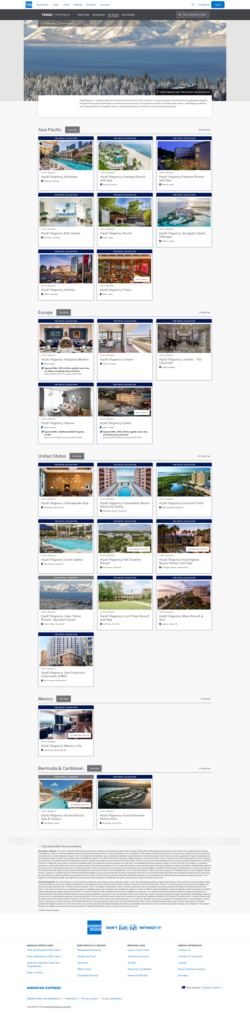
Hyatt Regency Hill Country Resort (120, 561)
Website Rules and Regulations (43, 998)
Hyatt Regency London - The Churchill (180, 361)
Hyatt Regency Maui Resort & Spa (181, 617)
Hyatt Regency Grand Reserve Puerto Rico (122, 817)
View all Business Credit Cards (43, 956)
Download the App (87, 975)
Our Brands (49, 23)
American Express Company (58, 1006)
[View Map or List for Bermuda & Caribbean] (94, 768)
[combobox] (196, 15)
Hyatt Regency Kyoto (116, 233)
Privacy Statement (112, 998)
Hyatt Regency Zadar (116, 423)
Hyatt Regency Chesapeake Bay (65, 503)
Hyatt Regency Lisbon (116, 359)
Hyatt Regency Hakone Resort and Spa (181, 178)
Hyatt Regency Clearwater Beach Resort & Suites (125, 504)
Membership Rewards (89, 950)
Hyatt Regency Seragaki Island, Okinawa (182, 235)
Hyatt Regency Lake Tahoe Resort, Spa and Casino (184, 92)
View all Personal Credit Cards (43, 950)
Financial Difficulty (138, 975)
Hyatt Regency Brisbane (59, 177)
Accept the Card (86, 956)
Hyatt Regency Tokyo (116, 290)
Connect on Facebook (190, 956)
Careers (182, 962)
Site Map (183, 975)
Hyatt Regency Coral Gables (62, 559)
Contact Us (204, 4)
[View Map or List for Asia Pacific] (72, 129)
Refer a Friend (34, 972)
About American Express (191, 969)
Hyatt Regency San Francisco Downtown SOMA (63, 674)
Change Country (211, 987)
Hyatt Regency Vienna (57, 423)
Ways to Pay (84, 969)
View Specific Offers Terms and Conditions (60, 846)
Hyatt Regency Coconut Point (181, 503)
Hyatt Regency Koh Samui (60, 233)
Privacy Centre (89, 998)
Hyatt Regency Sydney (58, 290)
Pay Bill (132, 962)
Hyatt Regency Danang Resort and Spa (122, 178)
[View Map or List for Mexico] (63, 699)
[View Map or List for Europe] (63, 312)
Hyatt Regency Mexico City (61, 746)
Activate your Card (138, 956)
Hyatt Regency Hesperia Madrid (65, 359)
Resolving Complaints (139, 969)
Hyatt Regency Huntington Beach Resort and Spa (179, 561)
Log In (218, 4)
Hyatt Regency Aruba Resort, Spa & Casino (63, 817)
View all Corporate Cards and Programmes (43, 964)
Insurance (82, 962)
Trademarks (71, 998)
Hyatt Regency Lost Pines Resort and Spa (125, 617)
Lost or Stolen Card (138, 950)
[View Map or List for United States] (77, 456)
